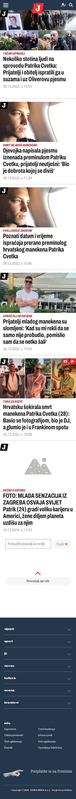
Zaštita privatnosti (13, 735)
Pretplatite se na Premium (51, 771)
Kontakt (8, 747)
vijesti (9, 629)
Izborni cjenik (45, 735)
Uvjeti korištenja (46, 729)
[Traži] (71, 5)
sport (8, 641)
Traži (60, 544)
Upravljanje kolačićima (50, 747)
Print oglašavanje (47, 741)
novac (9, 665)
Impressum (10, 729)
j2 (5, 653)
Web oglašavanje (13, 741)
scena (9, 690)
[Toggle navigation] (6, 5)
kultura (10, 678)
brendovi (11, 702)
